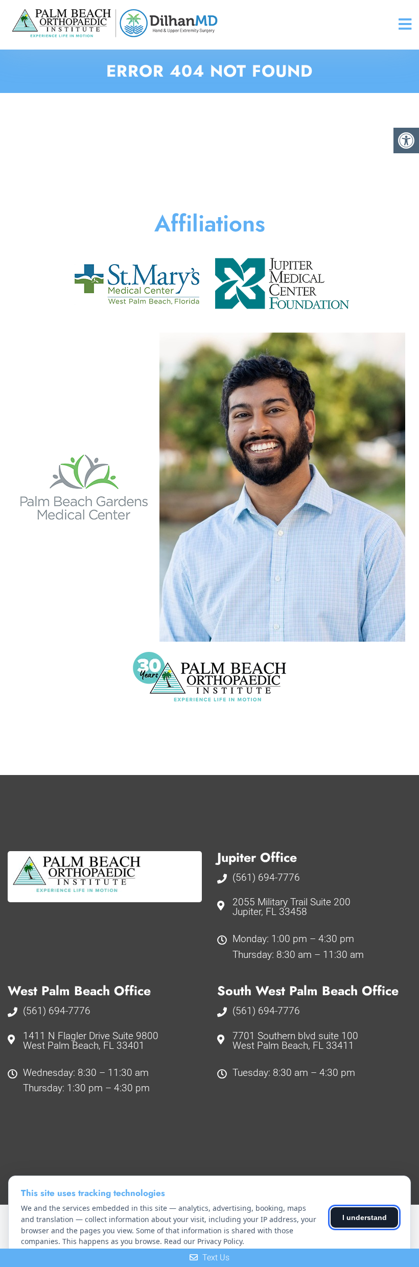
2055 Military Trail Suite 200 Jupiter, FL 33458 (291, 907)
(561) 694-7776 (266, 877)
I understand (364, 1217)
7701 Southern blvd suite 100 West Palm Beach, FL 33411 (295, 1040)
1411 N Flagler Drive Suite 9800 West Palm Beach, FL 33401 (90, 1040)
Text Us (214, 1257)
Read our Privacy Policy (203, 1241)
